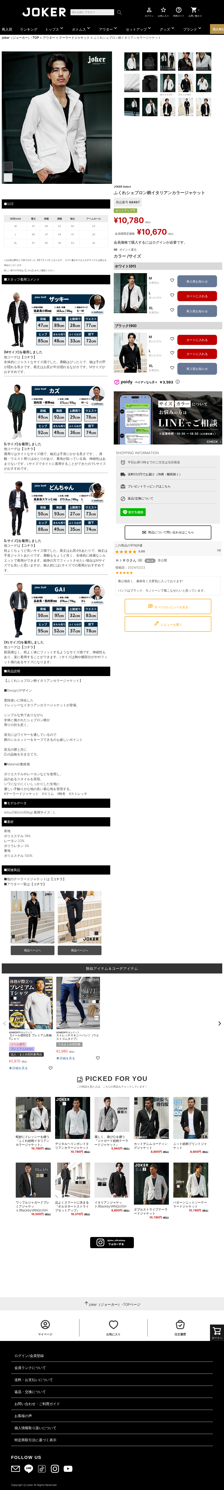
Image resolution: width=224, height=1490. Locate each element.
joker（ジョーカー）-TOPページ (114, 1304)
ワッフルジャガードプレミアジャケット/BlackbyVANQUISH (32, 1206)
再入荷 (7, 29)
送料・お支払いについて (33, 1380)
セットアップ (139, 28)
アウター (108, 28)
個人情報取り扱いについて (35, 1428)
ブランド (192, 28)
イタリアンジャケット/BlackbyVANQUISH (110, 1204)
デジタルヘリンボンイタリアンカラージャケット (72, 1145)
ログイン (149, 12)
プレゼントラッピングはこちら (149, 486)
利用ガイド (178, 12)
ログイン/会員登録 (29, 1355)
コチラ (58, 879)
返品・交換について (30, 1392)
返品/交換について (140, 498)
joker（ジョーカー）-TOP (20, 37)
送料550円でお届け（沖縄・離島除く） (155, 474)
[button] (4, 1023)
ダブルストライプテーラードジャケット (151, 1211)
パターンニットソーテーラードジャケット (190, 1204)
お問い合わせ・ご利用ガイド (37, 1404)
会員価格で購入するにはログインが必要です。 (150, 242)
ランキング (28, 29)
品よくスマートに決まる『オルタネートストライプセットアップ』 (72, 1206)
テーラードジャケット (74, 37)
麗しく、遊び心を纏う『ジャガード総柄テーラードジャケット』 (111, 1140)
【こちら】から (31, 270)
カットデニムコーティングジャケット (151, 1145)
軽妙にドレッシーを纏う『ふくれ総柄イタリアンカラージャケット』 (32, 1140)
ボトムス (81, 28)
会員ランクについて (30, 1367)
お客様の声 (23, 1416)
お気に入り (163, 12)
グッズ (167, 28)
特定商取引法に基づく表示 (35, 1440)
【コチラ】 (28, 357)
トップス (54, 28)
